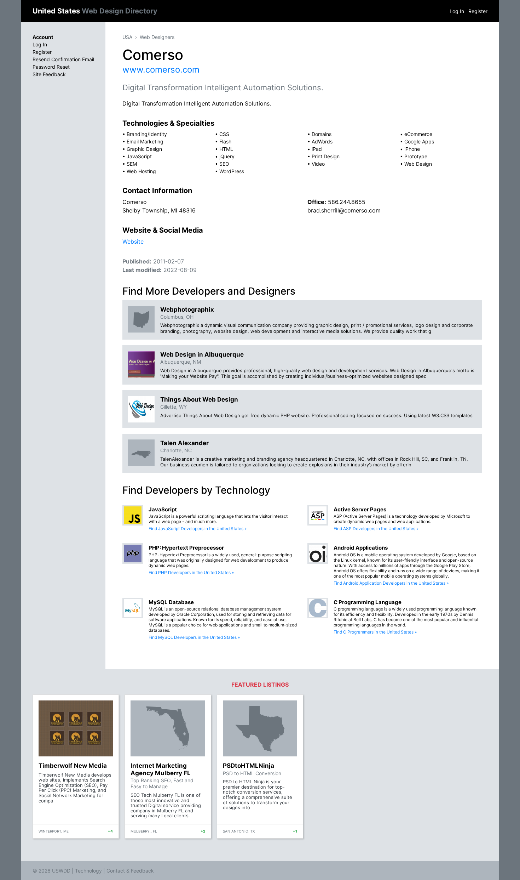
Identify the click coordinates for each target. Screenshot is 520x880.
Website (133, 241)
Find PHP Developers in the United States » (191, 572)
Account (43, 37)
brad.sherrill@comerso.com (344, 210)
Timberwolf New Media (73, 765)
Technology (88, 871)
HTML (226, 149)
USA (127, 37)
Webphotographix (187, 309)
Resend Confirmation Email (63, 59)
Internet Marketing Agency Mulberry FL (161, 769)
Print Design (326, 156)
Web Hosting (141, 171)
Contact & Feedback (130, 871)
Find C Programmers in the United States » (375, 632)
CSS (224, 134)
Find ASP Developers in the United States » (376, 528)
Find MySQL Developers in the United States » (194, 637)
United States (95, 11)
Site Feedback (49, 74)
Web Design (418, 164)
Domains (321, 134)
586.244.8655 (346, 201)
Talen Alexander (184, 443)
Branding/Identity (147, 134)
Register (477, 11)
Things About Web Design (199, 399)
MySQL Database (171, 602)
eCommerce (418, 134)
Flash (225, 141)
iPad (317, 149)
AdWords (322, 141)
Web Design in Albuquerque (202, 354)
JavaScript (139, 156)
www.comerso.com (161, 69)
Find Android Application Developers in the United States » (391, 583)
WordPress (231, 171)
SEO (224, 164)
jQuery (227, 156)
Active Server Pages (360, 509)
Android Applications (361, 547)
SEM (132, 164)
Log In (457, 11)
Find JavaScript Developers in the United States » (198, 528)
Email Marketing (145, 141)
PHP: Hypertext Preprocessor (186, 547)
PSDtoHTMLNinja (248, 765)
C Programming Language (367, 602)
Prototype (415, 156)
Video (318, 164)
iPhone (412, 149)
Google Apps (419, 141)
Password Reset (51, 67)
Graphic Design (144, 149)
